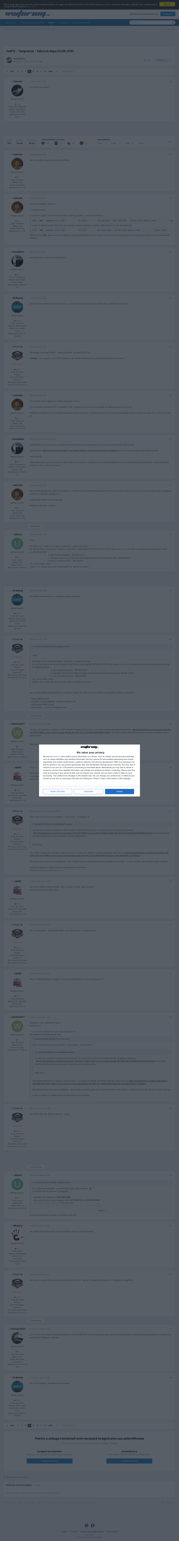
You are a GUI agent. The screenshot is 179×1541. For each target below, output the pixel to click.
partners (56, 756)
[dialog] (89, 770)
